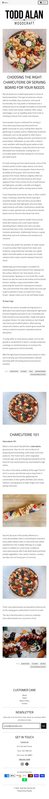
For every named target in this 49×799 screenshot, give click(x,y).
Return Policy (24, 700)
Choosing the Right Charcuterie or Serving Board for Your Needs (24, 82)
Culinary (24, 371)
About (24, 695)
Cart (44, 2)
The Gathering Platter (38, 375)
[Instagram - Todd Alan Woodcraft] (22, 764)
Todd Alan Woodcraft (27, 788)
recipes (43, 664)
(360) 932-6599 (24, 759)
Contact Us (24, 742)
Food (31, 371)
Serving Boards (40, 371)
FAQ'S (24, 698)
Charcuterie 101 (24, 434)
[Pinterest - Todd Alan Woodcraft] (26, 764)
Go (43, 725)
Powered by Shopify (24, 790)
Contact (24, 703)
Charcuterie (14, 371)
